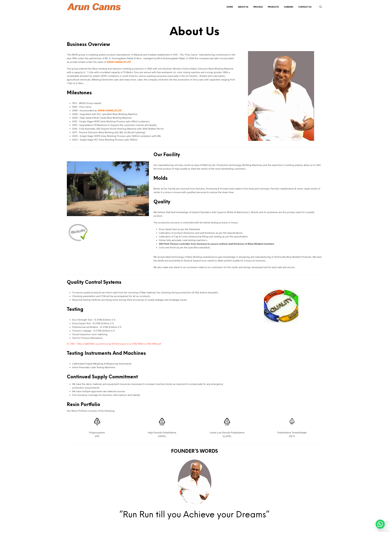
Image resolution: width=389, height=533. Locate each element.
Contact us (305, 7)
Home (230, 7)
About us (243, 7)
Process (258, 7)
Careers (288, 7)
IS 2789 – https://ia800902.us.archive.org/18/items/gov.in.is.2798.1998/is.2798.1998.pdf (114, 343)
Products (273, 7)
